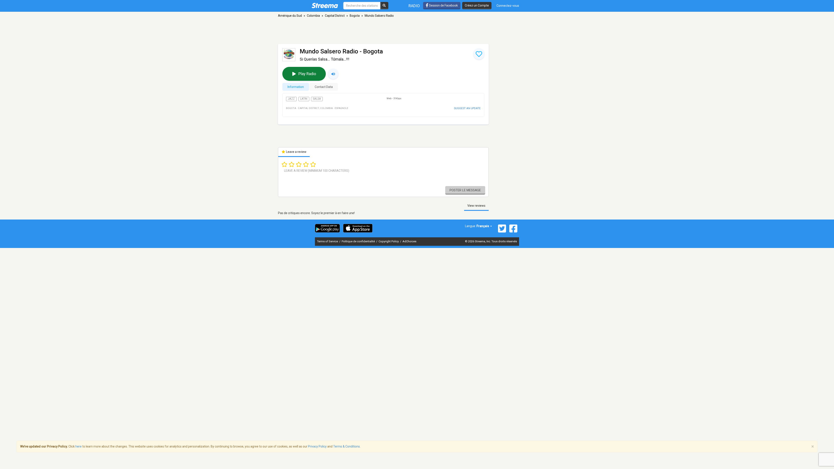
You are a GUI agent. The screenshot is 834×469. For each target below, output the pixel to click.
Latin (303, 98)
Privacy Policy (317, 446)
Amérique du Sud (290, 15)
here (78, 446)
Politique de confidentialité (359, 241)
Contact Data (324, 87)
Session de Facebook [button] (443, 5)
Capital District (335, 15)
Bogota (355, 15)
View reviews (476, 205)
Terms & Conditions (346, 446)
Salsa (317, 98)
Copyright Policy (389, 241)
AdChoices (409, 241)
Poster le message (465, 190)
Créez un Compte (477, 5)
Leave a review (295, 152)
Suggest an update (467, 108)
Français (483, 226)
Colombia (313, 15)
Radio (414, 5)
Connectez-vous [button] (507, 5)
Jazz (291, 98)
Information (296, 87)
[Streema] (325, 5)
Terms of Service (328, 241)
